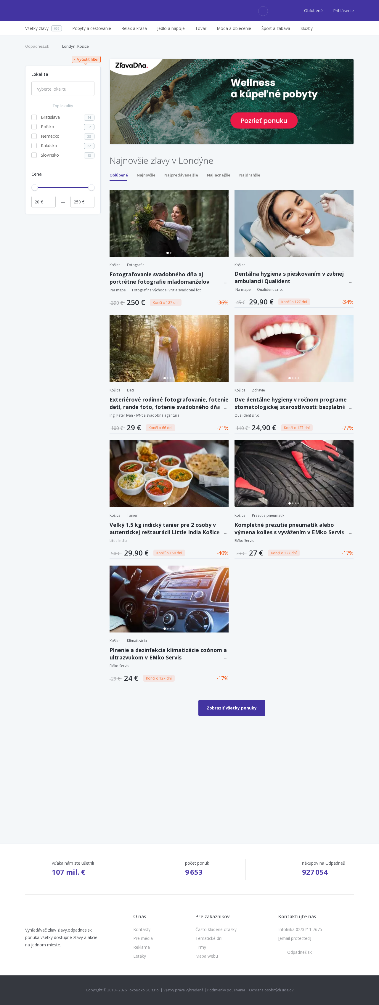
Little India (118, 540)
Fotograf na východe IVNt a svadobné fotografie (168, 290)
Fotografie (135, 264)
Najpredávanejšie (181, 175)
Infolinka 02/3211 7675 (300, 929)
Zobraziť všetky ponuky (232, 708)
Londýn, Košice (75, 46)
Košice (115, 264)
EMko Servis (244, 540)
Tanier (132, 515)
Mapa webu (206, 956)
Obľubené (314, 10)
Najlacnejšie (218, 175)
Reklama (141, 947)
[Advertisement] (63, 306)
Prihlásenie (343, 10)
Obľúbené (119, 175)
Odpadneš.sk (37, 46)
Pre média (143, 938)
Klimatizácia (137, 640)
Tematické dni (208, 938)
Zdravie (258, 390)
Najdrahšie (249, 175)
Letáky (139, 956)
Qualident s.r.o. (270, 289)
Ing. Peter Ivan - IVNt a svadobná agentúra (144, 415)
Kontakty (141, 929)
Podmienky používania (226, 990)
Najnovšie (146, 175)
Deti (130, 390)
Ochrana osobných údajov (271, 990)
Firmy (200, 947)
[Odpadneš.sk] (48, 10)
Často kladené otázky (216, 929)
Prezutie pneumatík (268, 515)
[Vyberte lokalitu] (62, 89)
